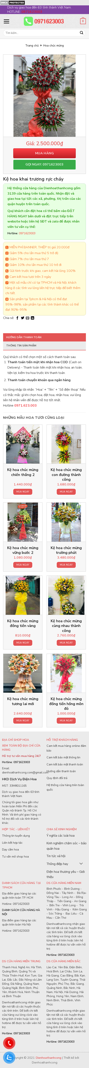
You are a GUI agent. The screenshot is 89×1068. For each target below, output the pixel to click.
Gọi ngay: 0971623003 (44, 164)
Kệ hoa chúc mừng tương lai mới (22, 701)
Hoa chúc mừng (53, 46)
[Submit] (81, 33)
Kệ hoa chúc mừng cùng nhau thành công (66, 626)
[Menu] (6, 21)
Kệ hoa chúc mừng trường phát (66, 550)
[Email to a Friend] (27, 318)
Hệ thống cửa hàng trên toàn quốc (65, 787)
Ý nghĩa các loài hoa (61, 835)
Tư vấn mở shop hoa (15, 857)
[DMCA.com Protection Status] (12, 2)
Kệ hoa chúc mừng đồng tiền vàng (22, 623)
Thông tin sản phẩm (21, 345)
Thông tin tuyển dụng (16, 836)
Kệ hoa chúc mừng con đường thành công (66, 474)
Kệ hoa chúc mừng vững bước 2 (22, 550)
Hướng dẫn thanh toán (23, 337)
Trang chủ (32, 46)
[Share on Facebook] (17, 318)
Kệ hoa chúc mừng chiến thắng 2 (22, 472)
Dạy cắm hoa (10, 850)
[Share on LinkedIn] (32, 318)
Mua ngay (22, 491)
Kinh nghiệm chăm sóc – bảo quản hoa (67, 846)
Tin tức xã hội (56, 856)
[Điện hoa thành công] (44, 21)
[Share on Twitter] (22, 318)
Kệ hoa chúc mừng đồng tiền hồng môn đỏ (66, 704)
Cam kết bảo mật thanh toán (65, 764)
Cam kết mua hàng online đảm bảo (66, 748)
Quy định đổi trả (57, 778)
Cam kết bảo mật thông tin (63, 757)
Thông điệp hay (57, 864)
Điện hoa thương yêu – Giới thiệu (66, 874)
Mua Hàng (44, 153)
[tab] (44, 337)
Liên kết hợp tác (12, 843)
